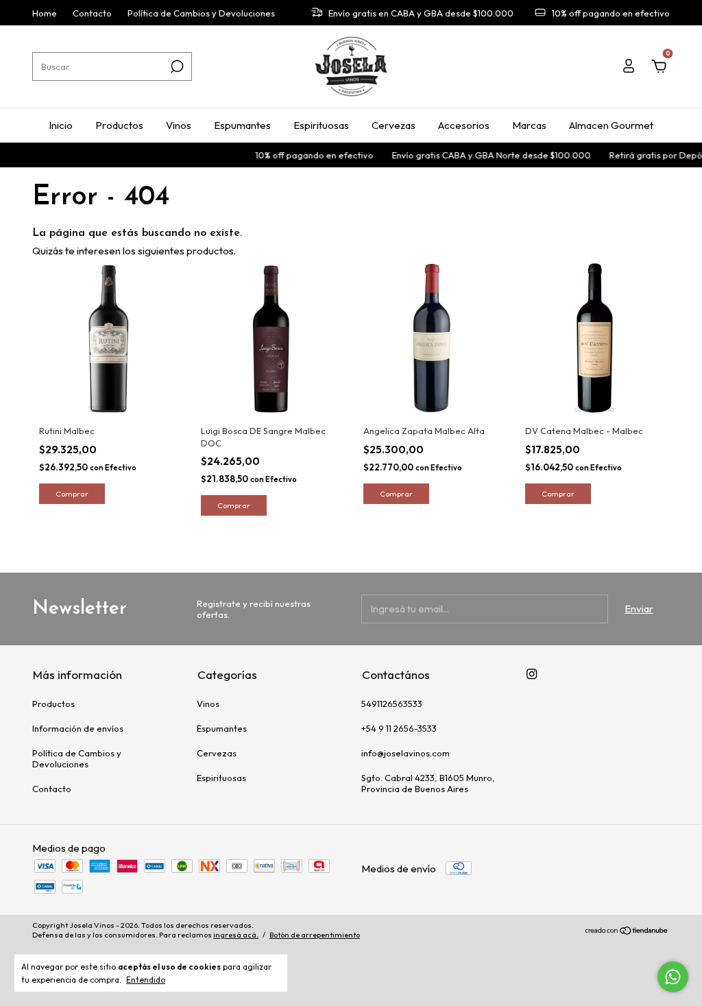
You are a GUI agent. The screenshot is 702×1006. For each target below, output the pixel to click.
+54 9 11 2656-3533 (399, 728)
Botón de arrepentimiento (314, 934)
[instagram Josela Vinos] (531, 674)
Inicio (61, 125)
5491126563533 (391, 703)
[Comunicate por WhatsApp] (672, 976)
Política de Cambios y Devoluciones (201, 13)
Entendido (145, 979)
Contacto (92, 13)
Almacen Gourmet (611, 125)
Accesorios (463, 125)
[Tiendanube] (627, 931)
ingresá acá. (235, 934)
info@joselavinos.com (405, 752)
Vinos (178, 125)
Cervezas (393, 125)
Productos (119, 125)
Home (44, 13)
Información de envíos (77, 728)
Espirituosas (321, 125)
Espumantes (242, 125)
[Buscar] (176, 66)
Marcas (529, 125)
